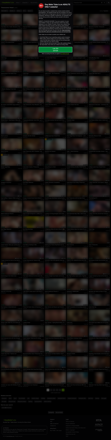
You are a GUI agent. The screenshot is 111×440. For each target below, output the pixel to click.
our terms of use (65, 53)
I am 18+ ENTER (56, 50)
